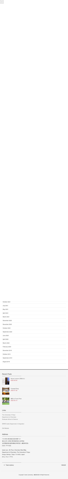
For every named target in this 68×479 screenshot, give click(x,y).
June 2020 (6, 335)
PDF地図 (8, 445)
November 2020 (7, 324)
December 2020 (7, 320)
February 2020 (7, 347)
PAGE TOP (64, 463)
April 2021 (5, 313)
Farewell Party (15, 388)
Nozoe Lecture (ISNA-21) (18, 378)
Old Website (5, 428)
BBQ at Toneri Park (16, 399)
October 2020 (6, 328)
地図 (3, 445)
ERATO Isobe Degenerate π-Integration (13, 424)
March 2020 (6, 343)
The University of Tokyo (8, 415)
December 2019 (7, 350)
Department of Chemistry (9, 417)
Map (3, 457)
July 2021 (5, 305)
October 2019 (6, 354)
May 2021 (5, 309)
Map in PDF (9, 457)
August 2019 (6, 361)
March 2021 (6, 317)
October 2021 (6, 302)
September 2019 (7, 358)
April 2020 (5, 339)
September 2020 (7, 332)
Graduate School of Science (10, 419)
